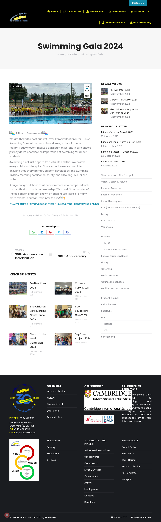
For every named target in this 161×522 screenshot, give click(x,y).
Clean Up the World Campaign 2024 (38, 340)
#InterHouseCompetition (63, 204)
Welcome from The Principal (117, 175)
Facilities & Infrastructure (115, 288)
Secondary (53, 453)
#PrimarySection (36, 204)
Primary (51, 447)
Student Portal (55, 404)
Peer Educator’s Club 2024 (81, 311)
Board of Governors (111, 194)
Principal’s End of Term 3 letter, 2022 (121, 142)
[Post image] (18, 288)
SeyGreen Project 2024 (83, 336)
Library (104, 214)
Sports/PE (106, 311)
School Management (112, 201)
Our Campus (91, 463)
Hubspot (126, 479)
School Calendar (56, 391)
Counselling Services (112, 281)
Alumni (51, 397)
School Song (108, 336)
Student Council (110, 298)
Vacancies (107, 227)
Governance (91, 476)
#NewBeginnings (89, 204)
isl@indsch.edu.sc (26, 432)
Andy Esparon (27, 417)
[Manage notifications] (6, 515)
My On (107, 243)
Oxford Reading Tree (115, 249)
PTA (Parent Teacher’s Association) (120, 207)
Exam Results (108, 220)
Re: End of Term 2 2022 (113, 161)
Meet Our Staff (92, 469)
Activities (16, 86)
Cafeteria (106, 269)
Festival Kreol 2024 (38, 285)
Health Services (109, 275)
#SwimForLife (17, 204)
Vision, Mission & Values (114, 181)
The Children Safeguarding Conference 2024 (38, 313)
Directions (89, 502)
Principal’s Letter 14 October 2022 (119, 151)
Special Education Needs (114, 256)
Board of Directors (111, 188)
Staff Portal (53, 410)
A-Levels (51, 460)
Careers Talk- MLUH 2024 (82, 287)
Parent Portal (129, 447)
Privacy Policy (54, 417)
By (51, 215)
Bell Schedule (108, 304)
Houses (108, 323)
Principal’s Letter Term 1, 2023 (117, 132)
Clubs (107, 330)
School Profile (91, 456)
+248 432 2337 (22, 429)
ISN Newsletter (129, 473)
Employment (91, 489)
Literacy (105, 236)
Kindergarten (54, 440)
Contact (89, 495)
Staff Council (129, 460)
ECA (103, 317)
